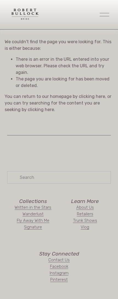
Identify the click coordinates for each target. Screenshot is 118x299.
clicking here (92, 96)
